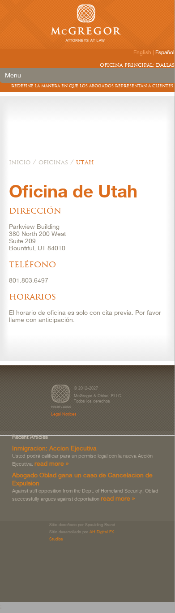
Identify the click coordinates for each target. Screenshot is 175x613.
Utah (85, 162)
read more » (51, 463)
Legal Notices (64, 414)
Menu (13, 75)
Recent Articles (30, 437)
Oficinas (53, 162)
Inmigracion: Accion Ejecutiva (54, 448)
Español (165, 52)
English (142, 52)
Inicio (19, 162)
